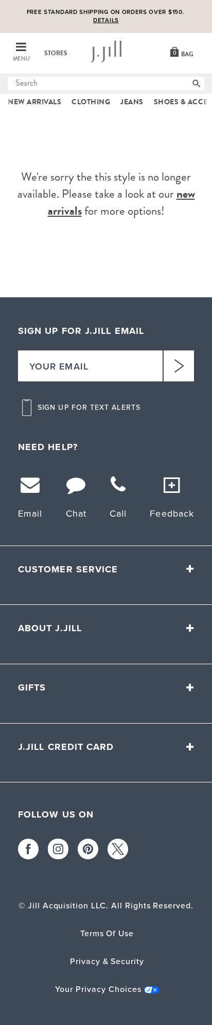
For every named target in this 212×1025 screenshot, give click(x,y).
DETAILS (106, 20)
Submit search (14, 83)
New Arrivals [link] (34, 102)
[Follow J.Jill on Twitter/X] (118, 849)
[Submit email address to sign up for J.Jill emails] (178, 365)
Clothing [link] (91, 102)
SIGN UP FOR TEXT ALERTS (89, 408)
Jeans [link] (132, 102)
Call (118, 513)
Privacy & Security (107, 961)
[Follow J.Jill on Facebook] (28, 849)
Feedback (172, 513)
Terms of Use (107, 933)
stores (55, 53)
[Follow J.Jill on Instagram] (58, 849)
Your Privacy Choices (98, 989)
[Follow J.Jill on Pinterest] (88, 849)
